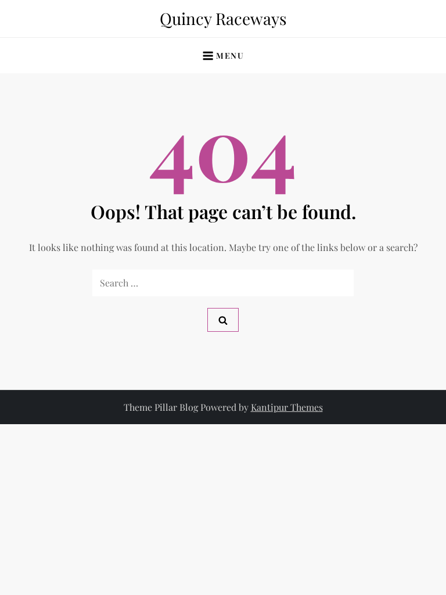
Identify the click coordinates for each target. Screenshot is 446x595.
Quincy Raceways (223, 18)
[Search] (223, 320)
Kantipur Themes (287, 407)
